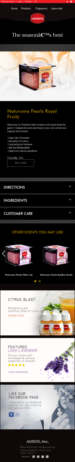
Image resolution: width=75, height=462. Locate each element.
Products (26, 8)
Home (14, 8)
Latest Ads (56, 8)
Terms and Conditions (29, 450)
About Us (31, 453)
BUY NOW (20, 163)
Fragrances (42, 8)
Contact (23, 453)
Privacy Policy (45, 450)
